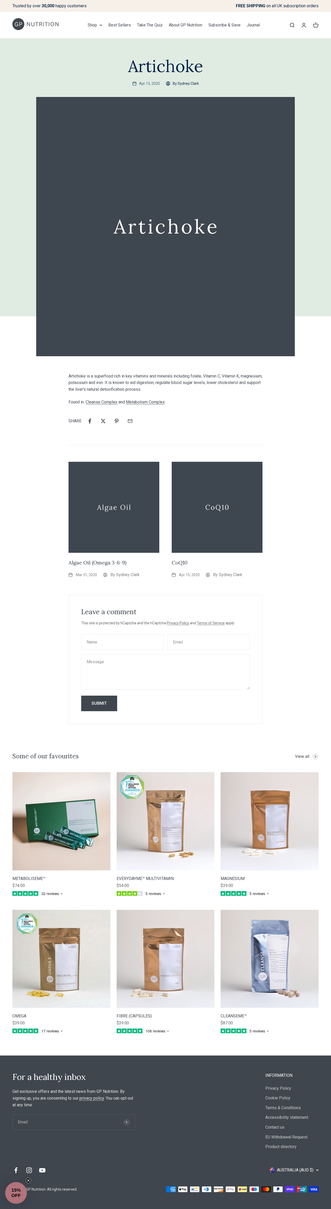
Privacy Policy (178, 623)
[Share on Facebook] (90, 421)
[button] (16, 1193)
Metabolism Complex (145, 402)
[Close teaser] (28, 1180)
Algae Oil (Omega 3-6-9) (97, 562)
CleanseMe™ (234, 1016)
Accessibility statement (286, 1117)
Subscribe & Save (224, 25)
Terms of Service (211, 623)
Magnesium (233, 878)
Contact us (274, 1127)
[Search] (292, 25)
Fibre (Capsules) (134, 1016)
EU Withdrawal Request (286, 1137)
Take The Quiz (150, 25)
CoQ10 (179, 562)
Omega (19, 1016)
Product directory (281, 1146)
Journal (253, 25)
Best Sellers (119, 25)
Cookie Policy (277, 1097)
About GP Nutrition (185, 25)
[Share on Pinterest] (116, 421)
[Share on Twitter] (103, 421)
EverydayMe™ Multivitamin (145, 878)
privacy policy (91, 1098)
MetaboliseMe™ (29, 878)
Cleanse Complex (101, 402)
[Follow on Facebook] (15, 1170)
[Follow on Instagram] (29, 1170)
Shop (92, 25)
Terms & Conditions (283, 1107)
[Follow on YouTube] (42, 1170)
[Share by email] (130, 421)
